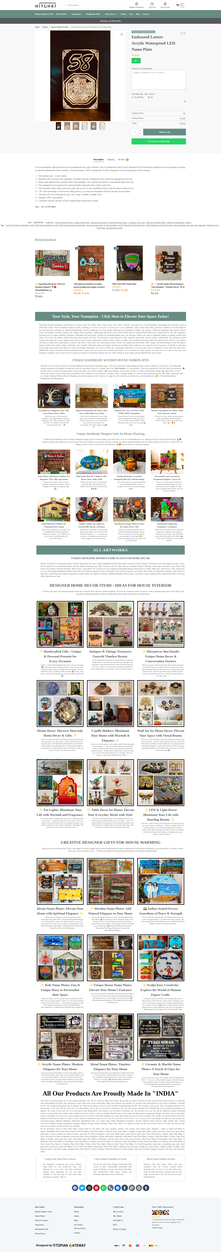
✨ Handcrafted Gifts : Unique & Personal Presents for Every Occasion (60, 656)
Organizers (39, 1225)
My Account (165, 7)
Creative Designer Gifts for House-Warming (110, 842)
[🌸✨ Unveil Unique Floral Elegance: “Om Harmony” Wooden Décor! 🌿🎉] (168, 263)
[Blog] (132, 1188)
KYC (115, 1225)
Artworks (152, 7)
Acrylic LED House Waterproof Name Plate (69, 225)
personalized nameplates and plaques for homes (106, 328)
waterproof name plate (114, 228)
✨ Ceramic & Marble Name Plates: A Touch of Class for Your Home (161, 1069)
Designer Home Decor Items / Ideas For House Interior (110, 585)
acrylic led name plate (94, 225)
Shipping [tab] (111, 159)
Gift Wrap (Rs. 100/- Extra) (143, 94)
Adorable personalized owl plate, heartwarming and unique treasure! (89, 285)
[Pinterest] (96, 1188)
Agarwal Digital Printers (60, 27)
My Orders (117, 1216)
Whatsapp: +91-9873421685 (110, 21)
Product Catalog (119, 1229)
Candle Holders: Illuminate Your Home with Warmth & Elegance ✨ (110, 735)
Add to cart (164, 132)
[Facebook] (75, 1188)
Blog (76, 1220)
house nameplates (179, 225)
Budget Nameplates (137, 7)
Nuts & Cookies (41, 1220)
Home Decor (163, 1169)
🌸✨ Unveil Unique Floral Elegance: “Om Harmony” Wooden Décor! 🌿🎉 (168, 285)
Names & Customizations (142, 68)
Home (37, 27)
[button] (180, 5)
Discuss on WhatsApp (160, 141)
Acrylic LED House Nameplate (40, 225)
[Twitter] (82, 1188)
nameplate (202, 225)
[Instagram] (89, 1188)
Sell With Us (118, 1220)
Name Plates (40, 1216)
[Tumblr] (125, 1188)
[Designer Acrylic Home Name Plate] (184, 33)
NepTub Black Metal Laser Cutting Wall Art (135, 1118)
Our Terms (78, 1225)
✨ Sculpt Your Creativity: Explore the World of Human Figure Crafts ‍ (160, 989)
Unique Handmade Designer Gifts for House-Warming (111, 433)
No (151, 97)
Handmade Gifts (41, 1229)
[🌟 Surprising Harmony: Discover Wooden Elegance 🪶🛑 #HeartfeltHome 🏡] (52, 263)
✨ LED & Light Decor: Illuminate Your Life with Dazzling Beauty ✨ (160, 814)
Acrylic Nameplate (110, 225)
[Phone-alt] (110, 1188)
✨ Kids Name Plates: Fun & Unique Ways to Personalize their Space (60, 989)
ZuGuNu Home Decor (108, 1118)
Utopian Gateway (73, 1118)
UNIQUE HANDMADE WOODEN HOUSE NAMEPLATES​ (110, 360)
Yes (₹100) (138, 97)
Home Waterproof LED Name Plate (159, 225)
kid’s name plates (57, 1169)
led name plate (192, 225)
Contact (77, 1233)
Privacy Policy (80, 1228)
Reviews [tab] (123, 159)
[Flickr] (117, 1188)
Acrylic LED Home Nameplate (17, 225)
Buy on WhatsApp (53, 297)
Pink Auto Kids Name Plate (124, 284)
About (76, 1216)
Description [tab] (99, 159)
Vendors (45, 27)
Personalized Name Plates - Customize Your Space (126, 223)
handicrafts (103, 1106)
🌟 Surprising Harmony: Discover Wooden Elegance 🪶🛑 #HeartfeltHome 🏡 (50, 287)
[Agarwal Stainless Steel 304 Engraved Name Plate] (182, 33)
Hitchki (43, 1106)
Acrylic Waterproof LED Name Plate (131, 225)
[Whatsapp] (103, 1188)
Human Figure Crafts (43, 1212)
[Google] (139, 1188)
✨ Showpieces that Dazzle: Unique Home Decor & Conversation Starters (161, 656)
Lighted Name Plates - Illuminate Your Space (90, 223)
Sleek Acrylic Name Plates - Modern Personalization (165, 223)
